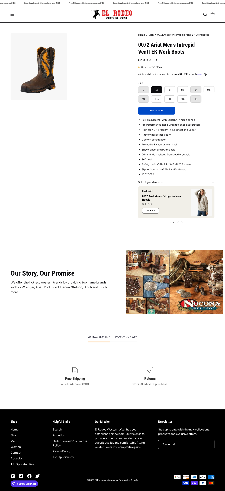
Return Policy (61, 451)
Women (16, 447)
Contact (16, 452)
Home (141, 34)
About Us (16, 458)
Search (57, 429)
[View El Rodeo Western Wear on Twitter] (37, 476)
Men (151, 34)
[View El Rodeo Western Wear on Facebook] (29, 476)
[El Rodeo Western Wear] (112, 14)
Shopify (134, 480)
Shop (14, 421)
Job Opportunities (22, 464)
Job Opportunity (63, 457)
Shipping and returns (150, 182)
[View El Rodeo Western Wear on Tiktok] (21, 476)
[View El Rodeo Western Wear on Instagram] (13, 476)
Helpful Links (61, 421)
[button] (205, 14)
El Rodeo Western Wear (106, 480)
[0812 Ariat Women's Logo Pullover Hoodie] (201, 202)
